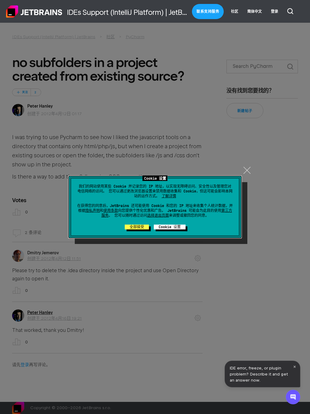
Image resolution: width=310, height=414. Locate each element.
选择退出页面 (158, 215)
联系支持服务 (207, 11)
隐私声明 (92, 210)
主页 (34, 11)
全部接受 (137, 227)
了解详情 (169, 196)
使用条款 (111, 210)
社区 (234, 11)
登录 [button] (274, 11)
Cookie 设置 (170, 227)
